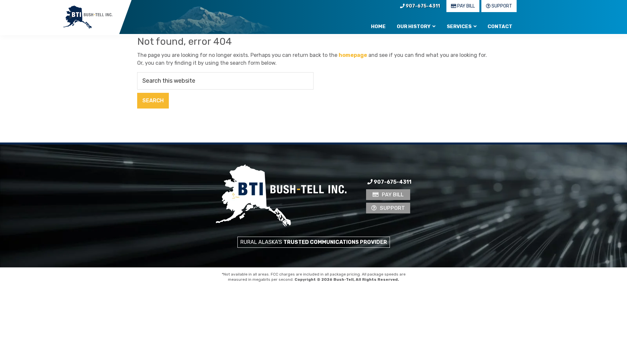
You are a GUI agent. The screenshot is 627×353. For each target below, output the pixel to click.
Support (501, 6)
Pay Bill (465, 6)
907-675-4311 (422, 6)
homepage (353, 55)
